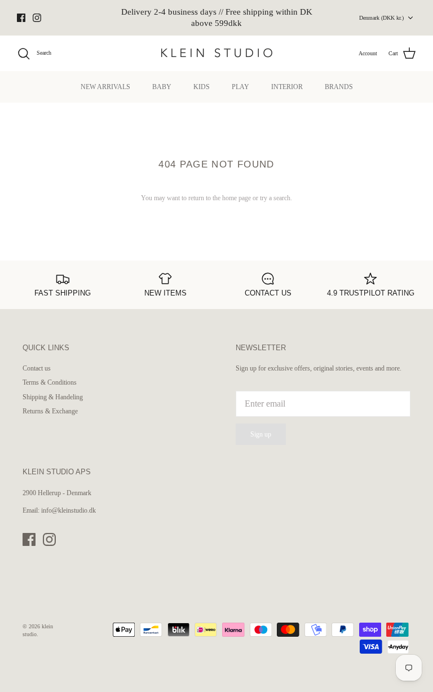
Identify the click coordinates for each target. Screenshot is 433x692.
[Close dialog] (409, 247)
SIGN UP (113, 426)
